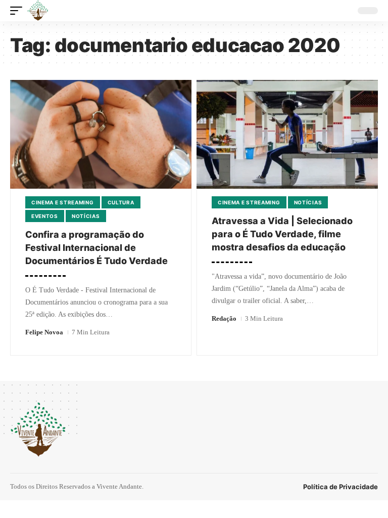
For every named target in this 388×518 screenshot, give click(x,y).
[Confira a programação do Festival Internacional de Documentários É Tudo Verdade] (100, 134)
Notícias (86, 216)
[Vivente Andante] (37, 10)
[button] (18, 10)
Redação (224, 318)
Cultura (121, 202)
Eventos (44, 216)
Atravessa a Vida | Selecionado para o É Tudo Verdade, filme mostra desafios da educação (282, 233)
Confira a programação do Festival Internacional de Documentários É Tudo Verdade (96, 247)
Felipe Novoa (44, 332)
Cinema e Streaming (62, 202)
